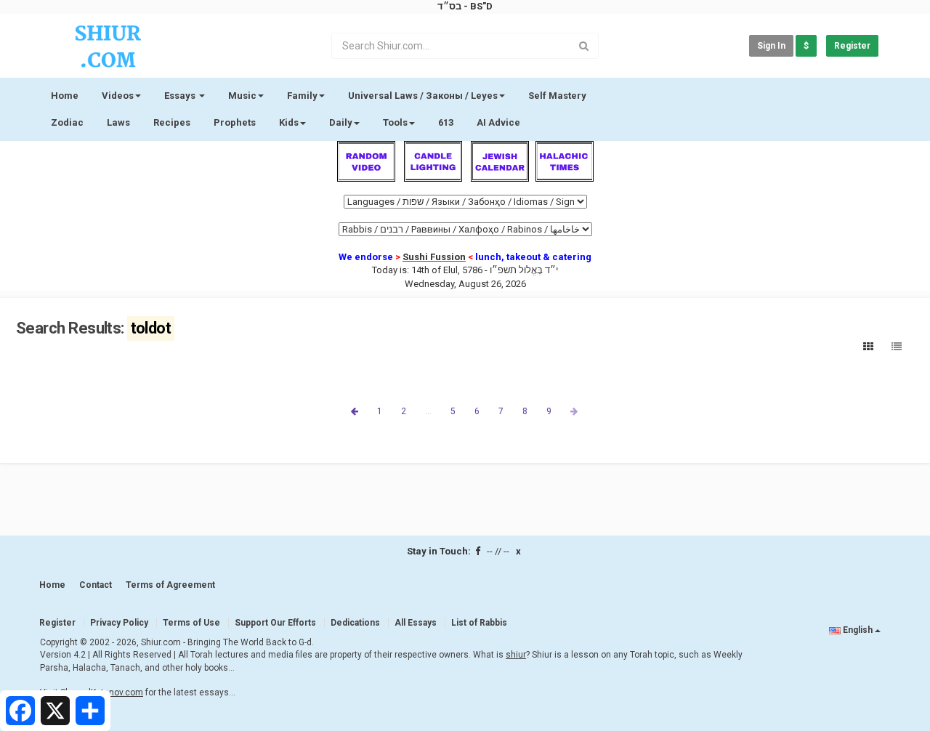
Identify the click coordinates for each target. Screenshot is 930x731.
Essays (181, 95)
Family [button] (302, 95)
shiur (516, 655)
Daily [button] (340, 122)
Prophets (235, 122)
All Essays (416, 623)
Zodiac (67, 122)
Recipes (171, 122)
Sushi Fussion (434, 256)
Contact (95, 585)
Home (64, 95)
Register (852, 46)
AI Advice (498, 122)
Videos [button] (118, 95)
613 (445, 122)
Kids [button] (289, 122)
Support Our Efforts (275, 623)
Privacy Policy (119, 623)
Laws (118, 122)
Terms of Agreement (170, 585)
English (858, 630)
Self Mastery (557, 95)
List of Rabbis (479, 623)
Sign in (771, 46)
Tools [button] (395, 122)
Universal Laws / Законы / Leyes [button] (423, 95)
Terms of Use (191, 623)
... (428, 411)
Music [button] (242, 95)
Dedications (355, 623)
